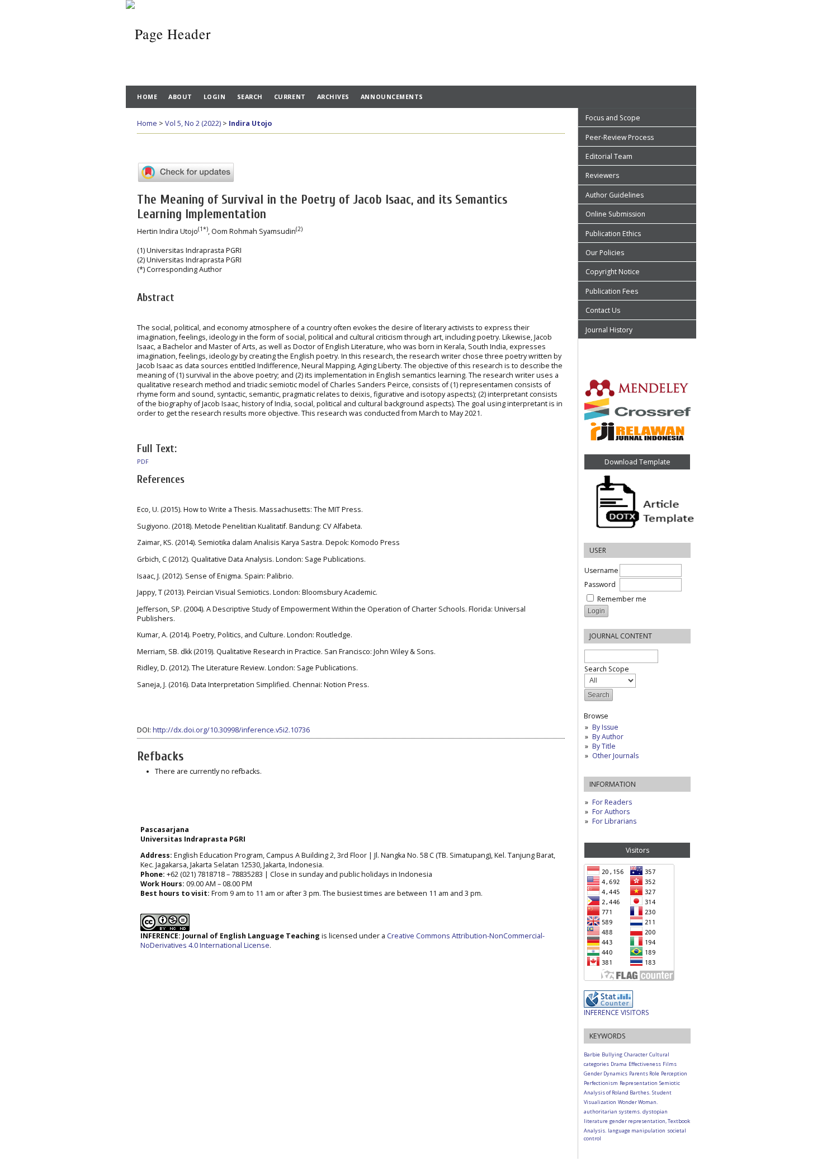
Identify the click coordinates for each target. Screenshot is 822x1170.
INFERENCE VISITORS (616, 1012)
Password (600, 584)
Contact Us (602, 310)
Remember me (621, 599)
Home (147, 96)
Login (215, 96)
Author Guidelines (614, 195)
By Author (607, 736)
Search (250, 96)
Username (601, 570)
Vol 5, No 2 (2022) (193, 123)
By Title (604, 746)
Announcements (392, 96)
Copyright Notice (612, 271)
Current (290, 96)
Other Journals (615, 755)
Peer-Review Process (619, 137)
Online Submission (615, 214)
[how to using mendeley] (637, 388)
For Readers (612, 802)
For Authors (611, 811)
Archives (333, 96)
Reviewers (603, 175)
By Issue (605, 727)
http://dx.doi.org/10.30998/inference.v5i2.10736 (231, 730)
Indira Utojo (250, 123)
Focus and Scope (612, 118)
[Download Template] (637, 504)
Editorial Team (608, 156)
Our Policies (604, 252)
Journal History (608, 330)
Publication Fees (611, 291)
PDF (143, 462)
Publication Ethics (613, 233)
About (180, 96)
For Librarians (614, 821)
